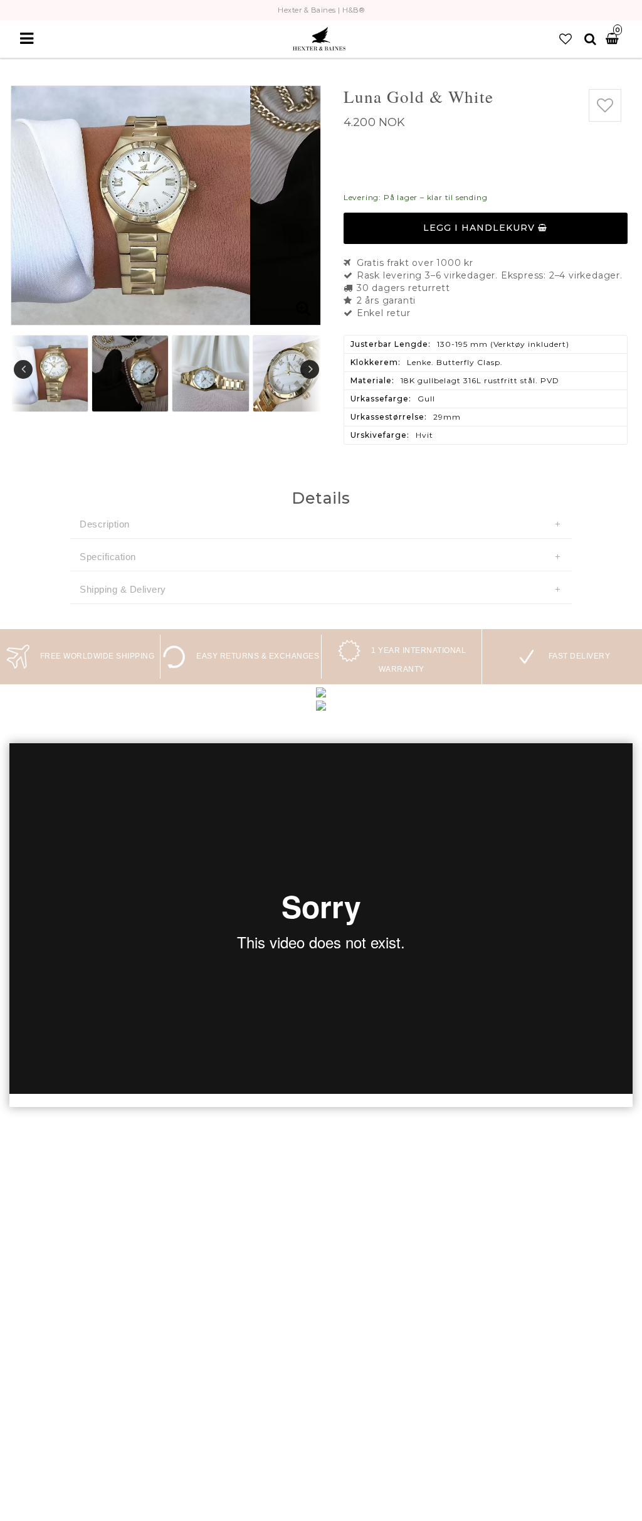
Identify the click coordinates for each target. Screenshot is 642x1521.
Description (105, 524)
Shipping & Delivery (123, 589)
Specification (108, 556)
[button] (565, 39)
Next (309, 369)
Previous (23, 369)
